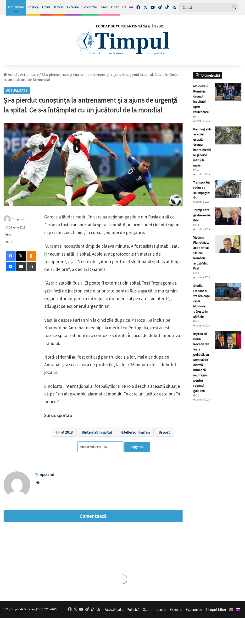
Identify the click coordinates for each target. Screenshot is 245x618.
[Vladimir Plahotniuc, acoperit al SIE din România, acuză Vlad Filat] (228, 244)
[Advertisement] (217, 485)
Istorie (59, 7)
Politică (33, 7)
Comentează (93, 516)
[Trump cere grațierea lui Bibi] (228, 216)
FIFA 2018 (65, 432)
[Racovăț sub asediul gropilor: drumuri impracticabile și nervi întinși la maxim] (228, 135)
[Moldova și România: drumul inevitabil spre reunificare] (228, 92)
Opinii (46, 7)
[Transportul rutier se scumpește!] (228, 189)
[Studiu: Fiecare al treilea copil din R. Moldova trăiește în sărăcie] (228, 292)
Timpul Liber (109, 7)
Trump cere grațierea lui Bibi (202, 215)
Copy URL (137, 447)
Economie (89, 7)
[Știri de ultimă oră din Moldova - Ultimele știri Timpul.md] (122, 39)
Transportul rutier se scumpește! (201, 187)
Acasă (12, 74)
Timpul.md (19, 219)
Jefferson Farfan (136, 432)
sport (165, 432)
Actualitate (16, 7)
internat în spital (98, 432)
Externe (73, 7)
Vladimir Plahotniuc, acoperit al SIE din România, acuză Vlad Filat (201, 253)
